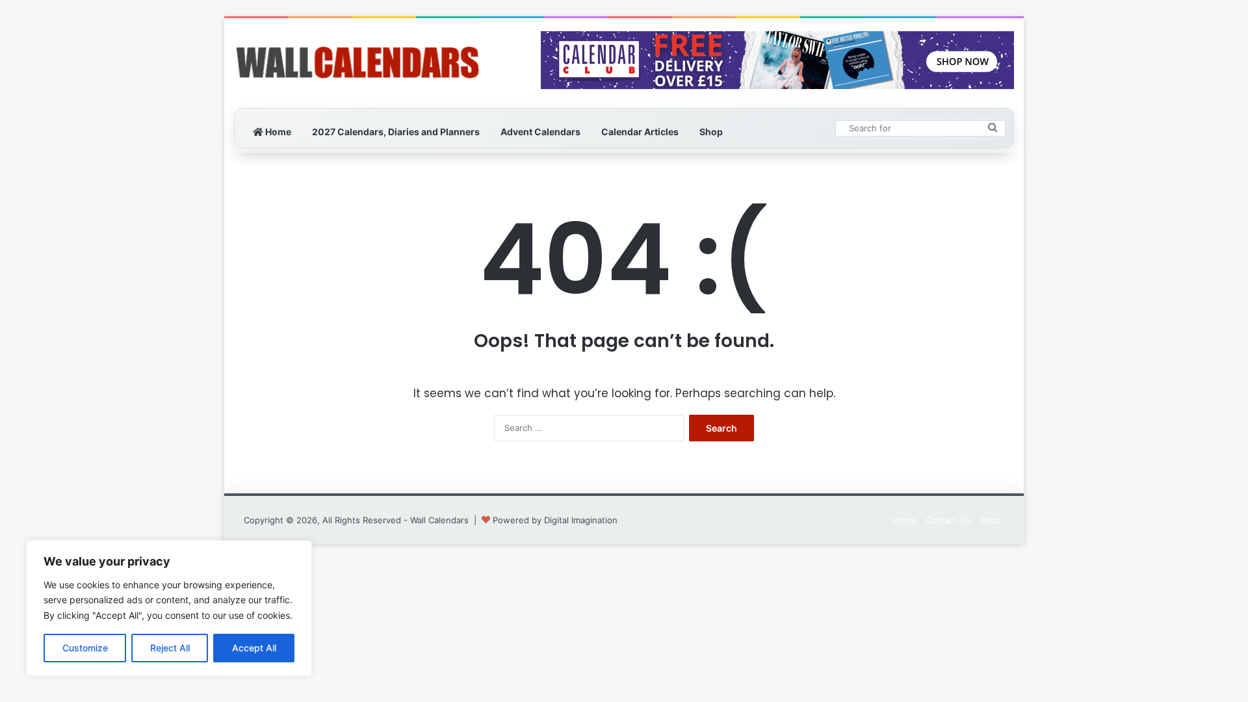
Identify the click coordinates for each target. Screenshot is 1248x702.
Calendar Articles (640, 131)
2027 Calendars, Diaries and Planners (396, 131)
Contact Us (948, 520)
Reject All (170, 647)
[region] (169, 608)
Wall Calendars (439, 520)
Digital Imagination (581, 520)
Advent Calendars (540, 131)
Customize (85, 647)
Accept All (254, 647)
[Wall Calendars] (357, 63)
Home (277, 131)
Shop (711, 131)
